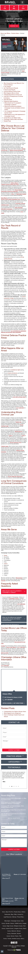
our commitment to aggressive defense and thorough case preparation (13, 331)
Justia (2, 213)
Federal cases (4, 446)
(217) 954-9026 (22, 874)
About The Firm (9, 912)
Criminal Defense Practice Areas (12, 91)
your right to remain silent (19, 397)
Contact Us (14, 26)
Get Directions (18, 703)
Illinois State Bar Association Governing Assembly (12, 190)
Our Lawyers (7, 86)
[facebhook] (14, 942)
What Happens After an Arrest (11, 93)
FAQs (15, 914)
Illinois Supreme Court (15, 442)
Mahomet (14, 931)
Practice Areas (14, 756)
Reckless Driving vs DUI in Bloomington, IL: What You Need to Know (13, 798)
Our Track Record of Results (11, 88)
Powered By (10, 950)
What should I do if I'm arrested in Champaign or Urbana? (12, 103)
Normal (12, 936)
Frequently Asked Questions (11, 101)
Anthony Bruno (14, 183)
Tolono (5, 563)
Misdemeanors (18, 431)
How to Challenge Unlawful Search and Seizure (14, 715)
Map (14, 8)
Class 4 (11, 435)
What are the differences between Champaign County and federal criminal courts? (14, 107)
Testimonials (7, 914)
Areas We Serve (8, 99)
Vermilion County (16, 938)
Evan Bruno (4, 198)
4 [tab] (16, 786)
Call (5, 8)
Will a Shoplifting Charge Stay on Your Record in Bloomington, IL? (13, 810)
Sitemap (14, 917)
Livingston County (18, 928)
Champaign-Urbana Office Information (13, 119)
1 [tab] (9, 786)
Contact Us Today (14, 750)
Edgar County (10, 926)
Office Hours (7, 703)
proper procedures (12, 373)
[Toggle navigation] (22, 2)
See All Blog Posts (14, 818)
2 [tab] (12, 786)
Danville (3, 580)
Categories (14, 761)
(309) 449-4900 (19, 899)
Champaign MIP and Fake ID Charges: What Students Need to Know (12, 806)
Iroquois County (9, 928)
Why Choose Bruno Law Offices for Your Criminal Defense (14, 84)
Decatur (12, 923)
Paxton (16, 936)
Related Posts (7, 121)
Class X (24, 435)
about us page (4, 653)
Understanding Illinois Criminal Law (13, 94)
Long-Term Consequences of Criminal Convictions (13, 97)
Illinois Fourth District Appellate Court (10, 199)
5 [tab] (18, 786)
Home (3, 912)
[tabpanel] (14, 776)
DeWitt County (18, 923)
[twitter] (12, 942)
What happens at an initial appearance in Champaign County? (14, 115)
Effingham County (18, 926)
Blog (12, 914)
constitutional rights (15, 370)
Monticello (13, 933)
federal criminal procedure (16, 150)
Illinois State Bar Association (15, 476)
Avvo (12, 194)
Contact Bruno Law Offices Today (12, 118)
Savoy (5, 555)
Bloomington (19, 578)
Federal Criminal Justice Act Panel (10, 184)
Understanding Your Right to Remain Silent (15, 711)
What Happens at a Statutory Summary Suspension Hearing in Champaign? (11, 802)
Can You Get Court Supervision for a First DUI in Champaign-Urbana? (13, 814)
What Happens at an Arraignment (12, 713)
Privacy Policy (20, 917)
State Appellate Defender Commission (12, 208)
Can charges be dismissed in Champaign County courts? (14, 112)
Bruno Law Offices (11, 647)
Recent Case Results (9, 90)
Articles (23, 912)
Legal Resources (7, 917)
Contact (3, 646)
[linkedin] (16, 942)
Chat (23, 8)
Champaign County (14, 598)
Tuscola (9, 938)
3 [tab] (14, 786)
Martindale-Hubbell (21, 194)
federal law (18, 422)
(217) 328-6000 (20, 408)
